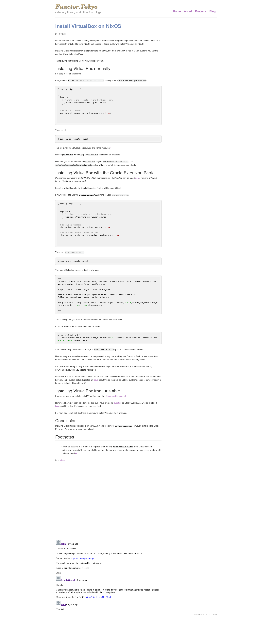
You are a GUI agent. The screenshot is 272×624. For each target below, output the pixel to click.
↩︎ (76, 453)
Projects (200, 11)
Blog (212, 11)
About (188, 11)
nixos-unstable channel (115, 396)
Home (177, 11)
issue (96, 379)
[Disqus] (108, 500)
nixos (62, 460)
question (118, 402)
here (137, 177)
